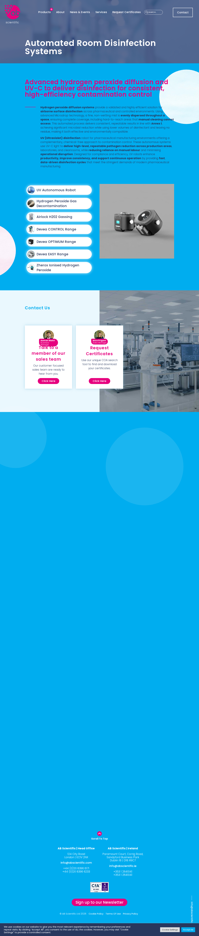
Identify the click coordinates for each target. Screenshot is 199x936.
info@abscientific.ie (123, 866)
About (60, 12)
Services (101, 12)
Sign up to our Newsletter (99, 902)
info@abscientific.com (192, 915)
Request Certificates (126, 12)
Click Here (48, 381)
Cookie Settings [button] (170, 929)
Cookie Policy (96, 913)
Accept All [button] (188, 929)
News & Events (80, 12)
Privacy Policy (130, 913)
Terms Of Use (113, 913)
